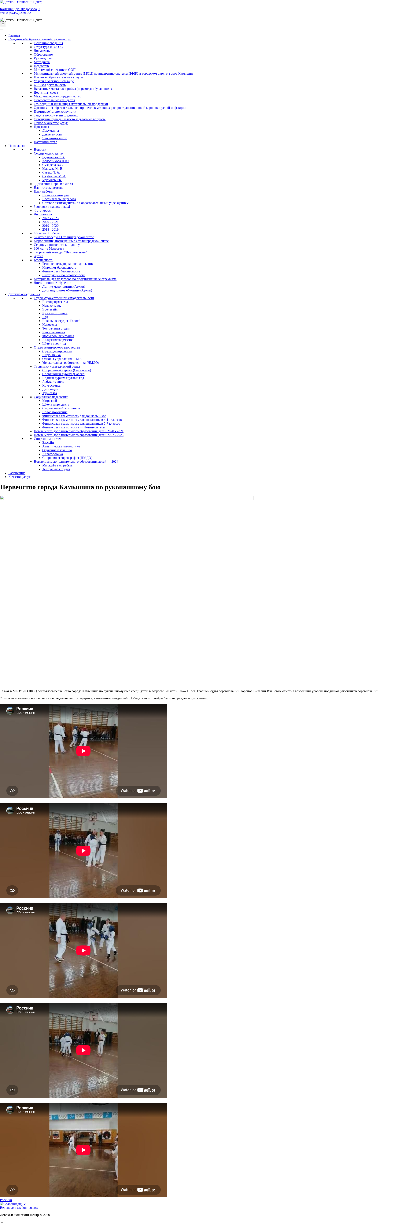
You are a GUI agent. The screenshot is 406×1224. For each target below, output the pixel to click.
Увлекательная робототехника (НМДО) (70, 362)
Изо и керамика (53, 332)
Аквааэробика (52, 454)
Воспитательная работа (59, 199)
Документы (42, 50)
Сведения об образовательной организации (39, 39)
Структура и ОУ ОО (48, 47)
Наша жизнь (17, 146)
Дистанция (50, 389)
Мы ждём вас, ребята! (58, 465)
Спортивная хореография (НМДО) (67, 458)
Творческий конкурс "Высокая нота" (60, 252)
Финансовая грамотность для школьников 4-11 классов (82, 419)
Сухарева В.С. (52, 165)
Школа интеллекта (55, 404)
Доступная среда (46, 92)
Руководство (43, 58)
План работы (43, 191)
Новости (40, 149)
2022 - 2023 (50, 218)
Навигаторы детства (48, 187)
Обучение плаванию (57, 450)
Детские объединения (24, 294)
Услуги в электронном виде (54, 81)
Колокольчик (51, 305)
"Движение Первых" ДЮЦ (53, 184)
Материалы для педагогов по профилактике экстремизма (75, 279)
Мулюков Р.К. (52, 180)
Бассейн (48, 442)
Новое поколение (54, 412)
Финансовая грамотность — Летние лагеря (73, 427)
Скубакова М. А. (54, 176)
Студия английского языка (61, 408)
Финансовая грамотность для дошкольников (74, 416)
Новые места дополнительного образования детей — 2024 (76, 461)
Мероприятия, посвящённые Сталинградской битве (71, 241)
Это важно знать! (54, 138)
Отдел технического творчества (57, 347)
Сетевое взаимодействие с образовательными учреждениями (86, 203)
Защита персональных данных (56, 115)
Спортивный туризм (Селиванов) (66, 370)
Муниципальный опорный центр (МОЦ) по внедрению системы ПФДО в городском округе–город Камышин (113, 73)
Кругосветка (51, 385)
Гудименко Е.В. (53, 157)
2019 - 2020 (50, 225)
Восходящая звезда (55, 302)
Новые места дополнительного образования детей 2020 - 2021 (78, 431)
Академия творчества (57, 340)
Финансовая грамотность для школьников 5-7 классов (81, 423)
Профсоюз (41, 127)
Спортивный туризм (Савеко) (63, 374)
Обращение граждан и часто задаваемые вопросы (70, 119)
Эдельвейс (50, 309)
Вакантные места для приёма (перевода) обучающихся (73, 88)
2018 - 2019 (50, 229)
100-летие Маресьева (49, 248)
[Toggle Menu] (1, 29)
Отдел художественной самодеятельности (64, 298)
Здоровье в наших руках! (52, 206)
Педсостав (41, 66)
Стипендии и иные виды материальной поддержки (71, 104)
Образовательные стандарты (54, 100)
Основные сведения (48, 43)
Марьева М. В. (52, 168)
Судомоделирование (57, 351)
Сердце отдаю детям (48, 153)
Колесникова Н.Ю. (55, 161)
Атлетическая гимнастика (61, 446)
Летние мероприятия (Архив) (63, 286)
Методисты (42, 62)
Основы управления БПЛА (62, 359)
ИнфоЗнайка (51, 355)
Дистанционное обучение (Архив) (67, 290)
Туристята (49, 393)
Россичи (6, 1200)
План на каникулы (55, 195)
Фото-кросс (42, 210)
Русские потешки (54, 313)
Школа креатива (54, 343)
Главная (14, 35)
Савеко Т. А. (51, 172)
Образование (43, 54)
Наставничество (45, 142)
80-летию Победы (47, 233)
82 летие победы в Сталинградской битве (64, 237)
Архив (38, 256)
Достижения (43, 214)
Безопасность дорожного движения (67, 263)
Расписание (16, 473)
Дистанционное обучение (52, 282)
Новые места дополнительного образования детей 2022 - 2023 (78, 435)
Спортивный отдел (48, 438)
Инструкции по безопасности (63, 275)
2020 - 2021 (50, 222)
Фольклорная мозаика (58, 336)
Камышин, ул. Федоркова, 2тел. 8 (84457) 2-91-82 (20, 11)
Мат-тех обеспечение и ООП (55, 69)
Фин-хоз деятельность (50, 85)
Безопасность (43, 260)
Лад (45, 317)
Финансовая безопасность (61, 271)
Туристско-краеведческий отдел (57, 366)
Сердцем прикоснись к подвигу (57, 244)
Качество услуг (19, 477)
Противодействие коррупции (55, 111)
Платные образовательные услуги (58, 77)
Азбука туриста (53, 381)
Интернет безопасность (59, 267)
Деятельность (52, 134)
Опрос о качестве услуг (51, 123)
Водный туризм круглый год (63, 378)
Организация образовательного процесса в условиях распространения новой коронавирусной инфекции (110, 107)
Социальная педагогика (51, 397)
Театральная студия (56, 328)
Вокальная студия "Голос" (61, 321)
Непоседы (49, 324)
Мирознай (49, 400)
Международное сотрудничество (57, 96)
